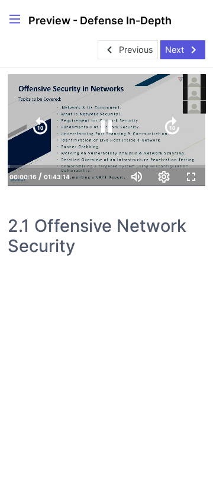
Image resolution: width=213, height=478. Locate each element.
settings (164, 177)
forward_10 (172, 126)
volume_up (137, 177)
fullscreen (191, 177)
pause (106, 126)
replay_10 (40, 126)
